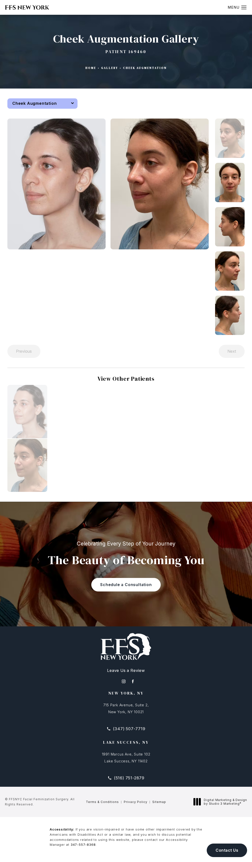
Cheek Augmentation (145, 68)
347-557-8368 (83, 845)
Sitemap (159, 802)
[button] (244, 8)
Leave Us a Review (126, 670)
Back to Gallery (229, 104)
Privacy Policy (135, 802)
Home (90, 68)
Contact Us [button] (227, 850)
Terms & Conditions (102, 802)
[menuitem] (123, 681)
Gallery (109, 68)
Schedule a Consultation (126, 584)
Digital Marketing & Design (225, 802)
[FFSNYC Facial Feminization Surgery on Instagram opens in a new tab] (123, 681)
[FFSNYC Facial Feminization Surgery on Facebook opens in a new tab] (132, 681)
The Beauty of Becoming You (126, 553)
